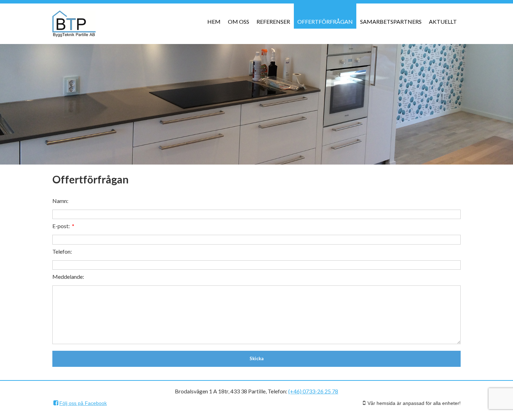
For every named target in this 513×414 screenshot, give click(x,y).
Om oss (238, 21)
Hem (214, 21)
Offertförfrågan (325, 21)
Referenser (273, 21)
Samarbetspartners (391, 21)
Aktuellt (443, 21)
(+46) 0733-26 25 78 (313, 391)
